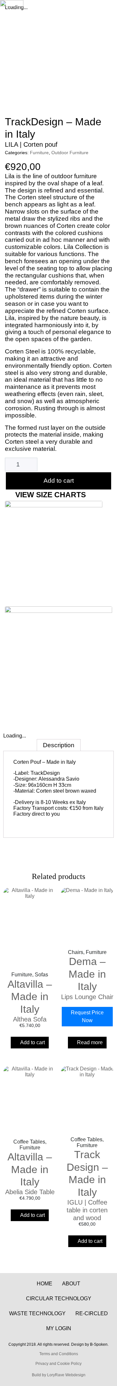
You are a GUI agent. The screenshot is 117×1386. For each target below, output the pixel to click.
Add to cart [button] (32, 1042)
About (71, 1283)
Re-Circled (91, 1313)
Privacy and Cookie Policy (58, 1363)
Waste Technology (37, 1313)
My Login (58, 1328)
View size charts (50, 494)
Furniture (39, 152)
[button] (105, 12)
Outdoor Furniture (69, 152)
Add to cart (59, 480)
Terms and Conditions (58, 1354)
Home (44, 1283)
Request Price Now (87, 1016)
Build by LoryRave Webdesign (58, 1375)
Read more (90, 1042)
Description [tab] (58, 745)
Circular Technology (58, 1298)
